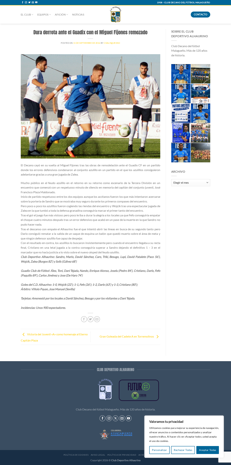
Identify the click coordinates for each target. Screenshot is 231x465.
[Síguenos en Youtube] (36, 2)
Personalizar (159, 449)
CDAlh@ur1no (112, 43)
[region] (184, 437)
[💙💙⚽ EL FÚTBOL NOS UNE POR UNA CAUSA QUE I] (200, 93)
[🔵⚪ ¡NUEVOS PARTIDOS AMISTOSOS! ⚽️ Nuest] (181, 113)
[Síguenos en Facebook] (22, 2)
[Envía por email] (97, 319)
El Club (26, 14)
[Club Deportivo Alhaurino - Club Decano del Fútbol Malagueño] (115, 14)
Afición (60, 14)
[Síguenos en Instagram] (26, 2)
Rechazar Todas (183, 449)
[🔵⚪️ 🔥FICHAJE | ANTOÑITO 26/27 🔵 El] (181, 73)
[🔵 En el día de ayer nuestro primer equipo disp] (200, 132)
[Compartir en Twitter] (90, 319)
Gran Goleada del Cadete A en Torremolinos (127, 336)
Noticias (78, 14)
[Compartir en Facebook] (84, 319)
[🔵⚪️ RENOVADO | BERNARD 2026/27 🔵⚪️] (200, 113)
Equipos (43, 14)
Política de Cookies (76, 454)
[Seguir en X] (116, 418)
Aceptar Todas (207, 449)
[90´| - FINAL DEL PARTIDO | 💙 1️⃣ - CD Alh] (200, 73)
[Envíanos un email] (33, 2)
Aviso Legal (98, 454)
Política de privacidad (121, 454)
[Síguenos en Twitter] (29, 2)
